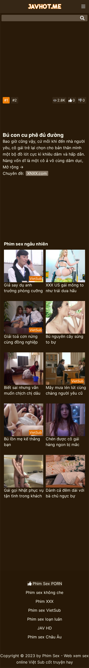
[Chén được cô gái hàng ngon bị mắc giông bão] (65, 420)
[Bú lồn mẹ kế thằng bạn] (23, 420)
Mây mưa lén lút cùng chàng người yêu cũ (66, 390)
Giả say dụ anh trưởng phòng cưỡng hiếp (23, 288)
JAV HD (44, 628)
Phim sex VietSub (44, 610)
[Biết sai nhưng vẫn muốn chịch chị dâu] (23, 368)
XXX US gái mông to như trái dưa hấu (65, 288)
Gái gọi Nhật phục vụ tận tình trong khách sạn (24, 493)
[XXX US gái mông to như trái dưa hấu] (65, 266)
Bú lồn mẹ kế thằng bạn (22, 441)
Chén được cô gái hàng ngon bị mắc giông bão (62, 441)
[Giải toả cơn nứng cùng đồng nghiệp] (23, 317)
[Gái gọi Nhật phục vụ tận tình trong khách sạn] (23, 471)
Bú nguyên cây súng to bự (64, 339)
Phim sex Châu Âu (45, 636)
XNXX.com (37, 173)
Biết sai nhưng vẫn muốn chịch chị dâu (22, 390)
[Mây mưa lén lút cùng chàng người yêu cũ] (65, 368)
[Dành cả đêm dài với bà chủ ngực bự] (65, 471)
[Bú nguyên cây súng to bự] (65, 317)
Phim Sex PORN (47, 583)
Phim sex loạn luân (44, 619)
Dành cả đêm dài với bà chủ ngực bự (65, 493)
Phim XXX (44, 601)
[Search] (82, 18)
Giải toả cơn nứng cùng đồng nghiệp (21, 339)
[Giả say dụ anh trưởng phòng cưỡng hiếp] (23, 266)
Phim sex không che (44, 592)
